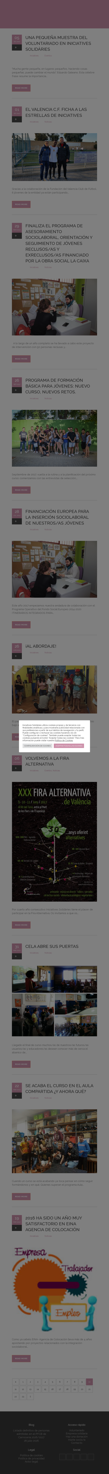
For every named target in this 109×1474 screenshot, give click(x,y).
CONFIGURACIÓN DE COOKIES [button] (37, 746)
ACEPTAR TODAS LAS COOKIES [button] (68, 746)
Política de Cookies (64, 740)
